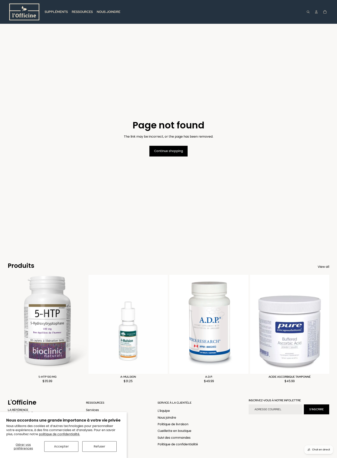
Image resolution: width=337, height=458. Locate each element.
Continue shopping (168, 151)
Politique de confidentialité (178, 444)
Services (92, 410)
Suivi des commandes (174, 437)
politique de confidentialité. (59, 434)
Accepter (61, 446)
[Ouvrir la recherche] (308, 12)
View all (323, 267)
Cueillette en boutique (174, 431)
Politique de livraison (173, 424)
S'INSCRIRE (316, 409)
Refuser (99, 446)
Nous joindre (167, 417)
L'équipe (164, 410)
